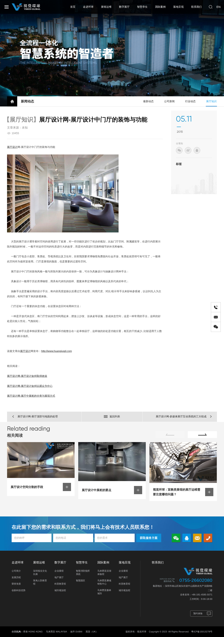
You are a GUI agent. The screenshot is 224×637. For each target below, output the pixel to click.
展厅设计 (12, 147)
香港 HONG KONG (33, 631)
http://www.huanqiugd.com (56, 351)
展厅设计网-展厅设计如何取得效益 (27, 376)
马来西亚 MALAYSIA (56, 631)
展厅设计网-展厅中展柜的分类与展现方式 (31, 395)
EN (218, 7)
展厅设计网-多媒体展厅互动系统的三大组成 (181, 416)
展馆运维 (106, 6)
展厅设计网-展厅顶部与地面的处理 (38, 416)
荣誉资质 (16, 583)
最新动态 (148, 101)
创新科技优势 (18, 590)
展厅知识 (211, 101)
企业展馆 (59, 571)
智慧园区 (80, 580)
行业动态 (190, 101)
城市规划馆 (60, 590)
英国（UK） (92, 631)
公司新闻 (169, 101)
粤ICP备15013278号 (201, 631)
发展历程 (16, 577)
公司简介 (16, 571)
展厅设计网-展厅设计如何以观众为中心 (29, 386)
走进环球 (88, 6)
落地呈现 (178, 6)
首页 (72, 6)
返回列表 (115, 416)
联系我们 (196, 6)
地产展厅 (59, 577)
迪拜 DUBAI (76, 631)
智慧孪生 (142, 6)
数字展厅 (124, 6)
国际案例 (160, 6)
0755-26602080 (195, 580)
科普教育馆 (60, 583)
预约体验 (198, 613)
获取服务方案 (149, 538)
